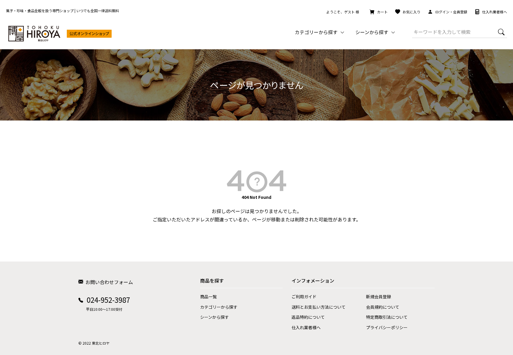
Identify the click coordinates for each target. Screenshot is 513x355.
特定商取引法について (387, 317)
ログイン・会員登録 (451, 11)
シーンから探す (214, 317)
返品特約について (308, 317)
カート (382, 11)
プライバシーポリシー (387, 327)
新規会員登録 (378, 296)
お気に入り (411, 11)
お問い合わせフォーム (109, 282)
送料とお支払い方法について (319, 307)
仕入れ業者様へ (494, 11)
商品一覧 (208, 296)
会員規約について (382, 307)
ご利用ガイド (304, 296)
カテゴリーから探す (219, 307)
